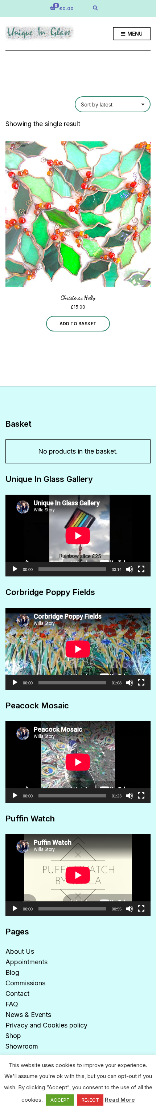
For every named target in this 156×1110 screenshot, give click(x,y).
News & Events (28, 1014)
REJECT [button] (90, 1100)
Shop (13, 1035)
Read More (120, 1099)
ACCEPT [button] (60, 1100)
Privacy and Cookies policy (46, 1025)
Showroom (21, 1046)
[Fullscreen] (141, 569)
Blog (12, 972)
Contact (17, 993)
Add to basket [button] (78, 323)
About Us (19, 951)
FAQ (11, 1004)
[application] (78, 535)
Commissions (25, 983)
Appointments (26, 962)
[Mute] (129, 569)
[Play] (15, 569)
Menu (134, 34)
